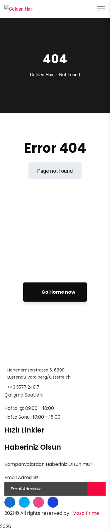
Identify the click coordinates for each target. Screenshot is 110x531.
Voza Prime (86, 513)
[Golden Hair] (18, 8)
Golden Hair (42, 75)
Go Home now (57, 292)
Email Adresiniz (21, 477)
